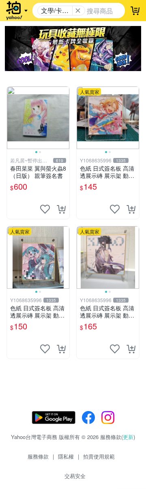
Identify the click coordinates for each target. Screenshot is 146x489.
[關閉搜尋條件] (78, 10)
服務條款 (38, 456)
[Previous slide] (12, 118)
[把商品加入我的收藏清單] (45, 209)
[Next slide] (64, 118)
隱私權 (66, 456)
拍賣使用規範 (99, 456)
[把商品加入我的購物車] (61, 209)
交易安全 (75, 476)
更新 (128, 437)
